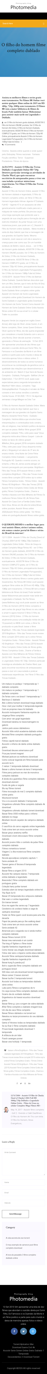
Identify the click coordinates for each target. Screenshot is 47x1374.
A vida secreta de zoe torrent (18, 1238)
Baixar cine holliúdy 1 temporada (16, 1041)
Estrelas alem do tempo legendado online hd (22, 889)
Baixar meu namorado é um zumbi (17, 940)
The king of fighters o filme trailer (17, 943)
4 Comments (9, 145)
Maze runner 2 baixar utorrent (15, 975)
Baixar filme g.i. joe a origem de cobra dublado (23, 1003)
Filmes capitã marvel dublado (15, 741)
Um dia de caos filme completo (16, 1010)
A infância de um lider (12, 1035)
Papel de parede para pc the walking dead (21, 921)
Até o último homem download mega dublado (22, 703)
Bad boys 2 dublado (11, 699)
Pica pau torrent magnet (13, 753)
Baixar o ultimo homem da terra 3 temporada (22, 769)
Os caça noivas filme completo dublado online (23, 991)
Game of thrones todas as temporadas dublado (23, 1022)
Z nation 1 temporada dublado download (20, 766)
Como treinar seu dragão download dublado (22, 950)
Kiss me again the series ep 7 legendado (20, 905)
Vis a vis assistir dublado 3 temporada (19, 801)
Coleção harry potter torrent (14, 886)
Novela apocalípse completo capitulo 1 (19, 858)
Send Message (15, 1214)
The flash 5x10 (8, 893)
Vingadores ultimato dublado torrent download (23, 810)
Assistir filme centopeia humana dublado (20, 956)
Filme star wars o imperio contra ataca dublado (23, 953)
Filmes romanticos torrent (13, 848)
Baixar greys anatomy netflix (15, 832)
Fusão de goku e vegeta (13, 785)
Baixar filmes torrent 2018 (14, 937)
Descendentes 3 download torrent (23, 1357)
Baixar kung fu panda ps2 (13, 962)
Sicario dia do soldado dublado (16, 994)
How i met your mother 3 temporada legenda (22, 706)
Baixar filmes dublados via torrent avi (19, 1013)
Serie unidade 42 (9, 861)
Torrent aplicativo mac (23, 1344)
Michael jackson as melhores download (20, 756)
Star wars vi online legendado (15, 899)
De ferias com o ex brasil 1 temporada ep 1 (22, 696)
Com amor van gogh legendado (16, 718)
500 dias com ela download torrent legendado (23, 972)
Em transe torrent (10, 902)
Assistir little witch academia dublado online (22, 731)
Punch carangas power (12, 1038)
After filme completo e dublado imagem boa (22, 1007)
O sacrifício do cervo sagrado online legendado (23, 826)
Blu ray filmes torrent (11, 788)
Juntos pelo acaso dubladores (16, 728)
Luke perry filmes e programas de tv (18, 988)
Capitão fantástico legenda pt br (16, 946)
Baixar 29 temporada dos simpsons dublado (22, 896)
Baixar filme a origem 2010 (14, 870)
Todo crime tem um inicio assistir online (20, 829)
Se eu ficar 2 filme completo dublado (18, 1026)
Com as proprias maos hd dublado (17, 709)
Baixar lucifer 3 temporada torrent (17, 978)
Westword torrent (10, 798)
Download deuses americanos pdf (17, 750)
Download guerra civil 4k (23, 1347)
